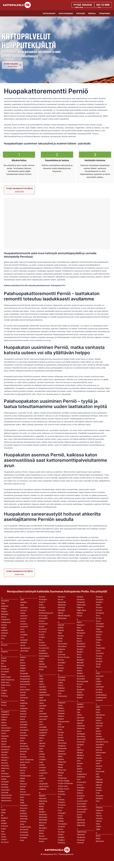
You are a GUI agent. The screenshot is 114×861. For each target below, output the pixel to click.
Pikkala (60, 765)
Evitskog (4, 696)
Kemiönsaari (24, 749)
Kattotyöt (80, 13)
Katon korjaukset (66, 13)
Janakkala (24, 608)
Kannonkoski (25, 684)
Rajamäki (80, 630)
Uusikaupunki (101, 698)
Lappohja (42, 700)
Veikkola (99, 747)
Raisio (79, 628)
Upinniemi (99, 676)
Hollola (3, 779)
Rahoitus (92, 13)
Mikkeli (41, 825)
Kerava (22, 754)
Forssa (3, 705)
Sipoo (79, 766)
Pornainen (62, 805)
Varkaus (99, 736)
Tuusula (99, 656)
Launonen (43, 719)
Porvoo (60, 808)
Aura (3, 638)
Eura (3, 688)
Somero (80, 785)
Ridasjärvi (80, 660)
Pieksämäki (62, 748)
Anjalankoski (6, 622)
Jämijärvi (23, 643)
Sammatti (80, 720)
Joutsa (22, 621)
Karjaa (22, 706)
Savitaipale (81, 734)
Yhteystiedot (104, 13)
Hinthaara (4, 774)
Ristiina (79, 671)
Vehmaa (99, 750)
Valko (98, 728)
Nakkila (60, 628)
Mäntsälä (61, 610)
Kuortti (41, 635)
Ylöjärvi (98, 827)
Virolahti (99, 790)
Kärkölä (42, 664)
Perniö (60, 735)
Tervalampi (100, 613)
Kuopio (41, 626)
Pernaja (61, 732)
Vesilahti (99, 761)
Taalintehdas (82, 832)
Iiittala (3, 813)
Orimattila (61, 680)
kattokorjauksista (44, 262)
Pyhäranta (80, 599)
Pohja (60, 775)
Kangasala (24, 673)
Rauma (79, 641)
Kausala (23, 733)
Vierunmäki (100, 771)
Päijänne (80, 608)
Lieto (41, 741)
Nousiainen (62, 646)
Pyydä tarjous (11, 64)
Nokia (60, 641)
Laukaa (41, 708)
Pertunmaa (62, 743)
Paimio (60, 705)
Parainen (61, 711)
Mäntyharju (62, 618)
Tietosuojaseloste (66, 854)
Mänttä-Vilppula (64, 616)
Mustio (41, 841)
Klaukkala (23, 816)
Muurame (61, 597)
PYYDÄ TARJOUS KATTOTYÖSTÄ (19, 188)
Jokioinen (23, 616)
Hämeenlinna (6, 801)
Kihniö (22, 773)
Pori (59, 797)
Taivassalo (81, 840)
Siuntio (79, 771)
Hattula (4, 741)
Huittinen (4, 784)
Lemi (41, 722)
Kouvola (42, 610)
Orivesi (60, 685)
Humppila (4, 787)
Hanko (3, 733)
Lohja (41, 751)
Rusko (79, 687)
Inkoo (3, 834)
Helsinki (4, 760)
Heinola (4, 755)
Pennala (61, 727)
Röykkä (79, 698)
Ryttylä (79, 692)
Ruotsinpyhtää (82, 681)
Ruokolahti (81, 679)
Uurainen (99, 692)
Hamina (4, 725)
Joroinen (23, 618)
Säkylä (79, 817)
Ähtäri (98, 839)
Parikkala (61, 713)
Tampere (99, 597)
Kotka (41, 605)
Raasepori (80, 625)
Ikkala (3, 821)
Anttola (4, 625)
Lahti (41, 676)
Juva (22, 637)
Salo (78, 712)
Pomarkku (62, 794)
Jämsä (22, 645)
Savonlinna (81, 736)
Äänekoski (100, 841)
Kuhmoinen (43, 624)
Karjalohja (23, 708)
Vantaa (98, 734)
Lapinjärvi (42, 687)
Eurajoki (4, 690)
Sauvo (79, 731)
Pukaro (60, 816)
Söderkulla (81, 820)
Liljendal (42, 743)
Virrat (98, 793)
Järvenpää (24, 651)
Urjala (98, 679)
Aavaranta (5, 601)
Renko (79, 657)
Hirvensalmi (5, 776)
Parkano (61, 716)
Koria (22, 840)
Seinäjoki (80, 745)
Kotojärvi (42, 608)
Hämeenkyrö (6, 798)
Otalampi (61, 688)
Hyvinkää (4, 793)
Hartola (4, 739)
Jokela (22, 613)
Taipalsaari (81, 835)
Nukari (60, 652)
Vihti (97, 774)
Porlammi (61, 802)
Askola (3, 636)
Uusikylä (99, 690)
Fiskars (4, 702)
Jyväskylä (23, 640)
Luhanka (42, 767)
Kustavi (42, 643)
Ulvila (98, 673)
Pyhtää (60, 835)
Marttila (42, 804)
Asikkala (4, 630)
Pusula (60, 829)
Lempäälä (42, 727)
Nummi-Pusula (63, 657)
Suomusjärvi (81, 806)
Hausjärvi (4, 752)
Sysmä (79, 815)
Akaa (3, 603)
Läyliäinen (43, 789)
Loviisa (41, 765)
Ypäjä (98, 829)
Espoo (3, 674)
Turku (98, 643)
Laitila (41, 681)
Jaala (22, 605)
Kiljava (22, 789)
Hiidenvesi (5, 768)
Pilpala (60, 767)
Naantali (61, 625)
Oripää (60, 683)
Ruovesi (80, 684)
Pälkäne (80, 613)
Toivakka (99, 632)
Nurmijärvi (61, 663)
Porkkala (61, 800)
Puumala (61, 832)
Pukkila (60, 818)
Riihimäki (80, 663)
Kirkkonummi (25, 795)
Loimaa (41, 757)
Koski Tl (42, 602)
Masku (41, 806)
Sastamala (81, 726)
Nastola (61, 636)
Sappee (80, 723)
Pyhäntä (80, 597)
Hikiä (3, 771)
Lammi (41, 684)
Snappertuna (82, 774)
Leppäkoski (43, 730)
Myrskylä (61, 608)
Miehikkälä (43, 820)
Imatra (3, 829)
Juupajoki (23, 635)
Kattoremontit (49, 13)
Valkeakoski (100, 715)
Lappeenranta (44, 695)
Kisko (22, 797)
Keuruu (23, 770)
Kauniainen (24, 730)
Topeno (99, 635)
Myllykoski (62, 605)
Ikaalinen (4, 818)
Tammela (80, 843)
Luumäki (42, 778)
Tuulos (98, 651)
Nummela (61, 655)
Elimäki (3, 661)
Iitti (2, 815)
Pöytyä (79, 616)
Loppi (41, 762)
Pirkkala (61, 773)
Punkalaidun (62, 824)
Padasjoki (61, 703)
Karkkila (23, 711)
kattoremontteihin (11, 265)
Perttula (61, 740)
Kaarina (23, 657)
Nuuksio (61, 668)
